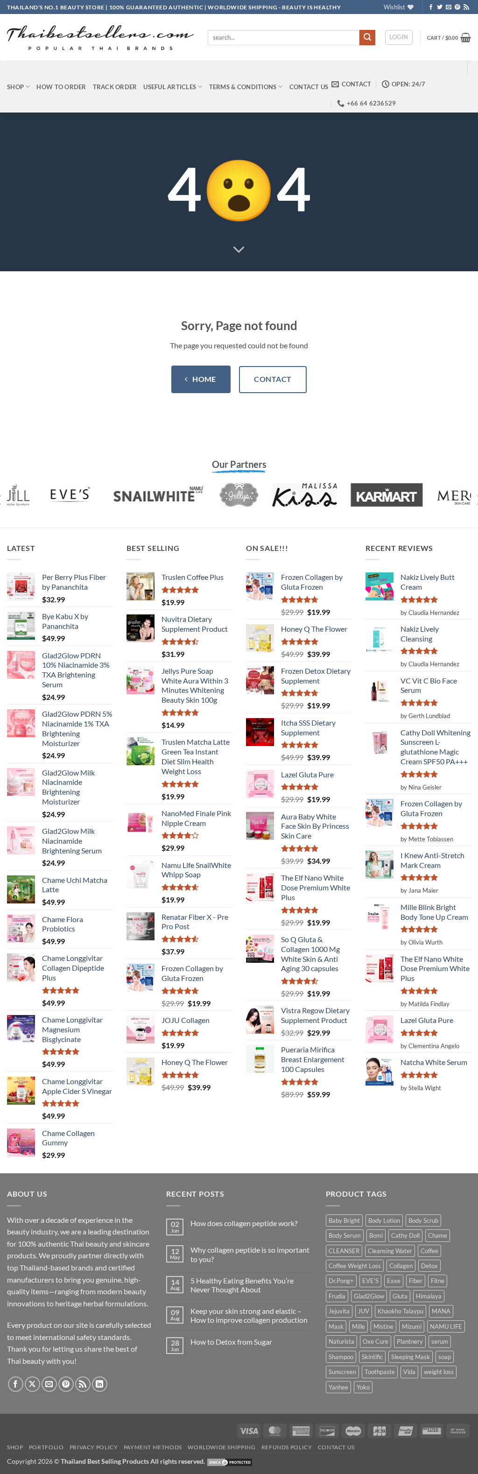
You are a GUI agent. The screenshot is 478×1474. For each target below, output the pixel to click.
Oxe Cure (375, 1341)
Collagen (401, 1265)
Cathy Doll (405, 1235)
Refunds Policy (286, 1447)
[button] (399, 37)
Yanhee (338, 1387)
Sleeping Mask (410, 1357)
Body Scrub (423, 1220)
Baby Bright (344, 1220)
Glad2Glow (369, 1296)
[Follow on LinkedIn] (99, 1384)
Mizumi (412, 1326)
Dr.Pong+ (341, 1280)
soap (444, 1357)
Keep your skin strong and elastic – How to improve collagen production (249, 1315)
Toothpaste (380, 1371)
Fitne (437, 1280)
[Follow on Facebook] (431, 7)
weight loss (439, 1371)
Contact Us (309, 87)
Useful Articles (169, 87)
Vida (409, 1371)
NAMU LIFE (446, 1326)
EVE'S (370, 1280)
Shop (15, 87)
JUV (363, 1311)
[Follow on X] (32, 1384)
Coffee (429, 1251)
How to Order (61, 87)
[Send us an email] (448, 7)
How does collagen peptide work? (243, 1223)
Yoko (363, 1387)
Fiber (415, 1280)
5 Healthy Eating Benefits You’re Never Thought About (242, 1285)
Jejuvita (339, 1311)
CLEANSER (344, 1251)
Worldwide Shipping (221, 1447)
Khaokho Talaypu (400, 1311)
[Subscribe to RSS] (466, 7)
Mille (358, 1326)
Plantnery (410, 1341)
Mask (336, 1326)
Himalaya (429, 1296)
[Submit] (367, 38)
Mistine (383, 1326)
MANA (441, 1311)
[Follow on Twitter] (440, 7)
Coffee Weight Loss (355, 1265)
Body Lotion (384, 1220)
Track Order (115, 87)
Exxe (394, 1280)
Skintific (372, 1357)
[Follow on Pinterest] (457, 7)
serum (439, 1341)
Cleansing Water (390, 1251)
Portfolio (46, 1447)
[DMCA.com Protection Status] (229, 1461)
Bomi (376, 1235)
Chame (437, 1235)
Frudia (337, 1296)
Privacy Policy (94, 1447)
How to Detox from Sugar (231, 1341)
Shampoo (341, 1357)
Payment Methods (153, 1447)
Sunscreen (342, 1371)
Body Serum (345, 1235)
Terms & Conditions (243, 87)
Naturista (341, 1341)
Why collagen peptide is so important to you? (249, 1254)
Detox (429, 1265)
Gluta (400, 1296)
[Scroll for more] (239, 250)
